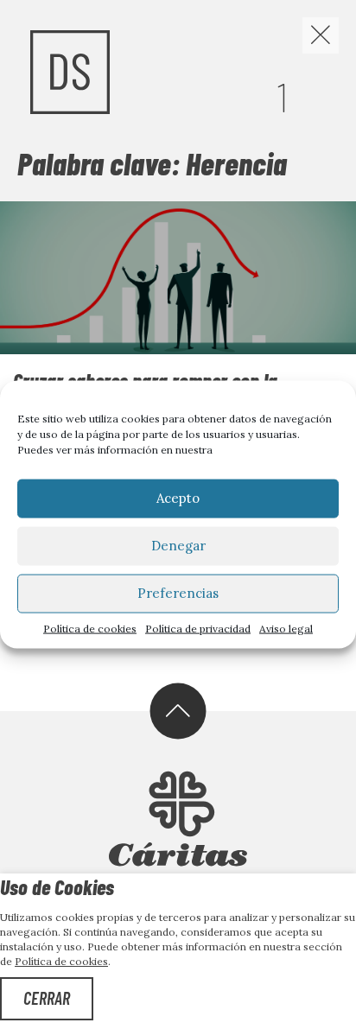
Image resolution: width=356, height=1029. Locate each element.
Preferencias (178, 593)
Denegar (178, 545)
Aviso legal (286, 627)
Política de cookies (90, 627)
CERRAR (46, 998)
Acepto (178, 498)
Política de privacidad (198, 627)
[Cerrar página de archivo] (320, 35)
